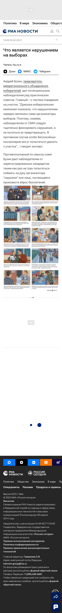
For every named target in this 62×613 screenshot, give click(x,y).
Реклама (28, 487)
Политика (8, 481)
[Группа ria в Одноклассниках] (46, 462)
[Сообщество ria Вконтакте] (34, 462)
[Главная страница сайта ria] (20, 31)
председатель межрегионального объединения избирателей (26, 85)
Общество (23, 481)
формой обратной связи (43, 570)
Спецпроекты (11, 487)
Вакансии (8, 501)
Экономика (38, 481)
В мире (52, 481)
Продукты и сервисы (48, 487)
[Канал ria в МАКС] (9, 462)
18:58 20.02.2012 (12, 40)
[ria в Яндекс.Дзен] (21, 462)
